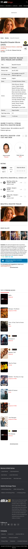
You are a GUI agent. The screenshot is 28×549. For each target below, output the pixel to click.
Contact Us (10, 534)
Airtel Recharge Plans (6, 489)
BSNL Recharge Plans (19, 489)
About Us (3, 534)
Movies (7, 38)
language (15, 5)
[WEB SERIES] (11, 6)
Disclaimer (12, 541)
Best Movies (4, 475)
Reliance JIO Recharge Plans (8, 492)
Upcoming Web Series (6, 478)
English (2, 50)
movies (2, 5)
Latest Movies (4, 471)
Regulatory (3, 537)
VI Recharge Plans (21, 492)
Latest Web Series (13, 475)
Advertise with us (20, 534)
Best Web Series (17, 478)
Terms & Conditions (13, 537)
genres (20, 5)
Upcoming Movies (14, 471)
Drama (13, 47)
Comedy (3, 47)
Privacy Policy (4, 541)
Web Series (8, 5)
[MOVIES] (4, 6)
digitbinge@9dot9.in (6, 266)
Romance (8, 47)
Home (2, 38)
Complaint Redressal (22, 541)
